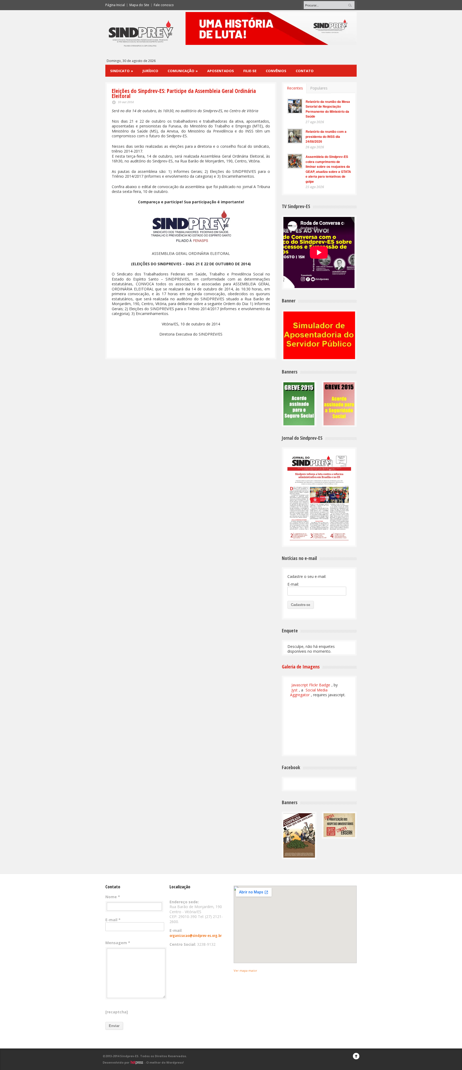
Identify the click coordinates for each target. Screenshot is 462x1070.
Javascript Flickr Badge (310, 684)
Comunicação (183, 70)
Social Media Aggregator (309, 692)
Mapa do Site (139, 5)
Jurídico (150, 70)
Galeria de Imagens (301, 666)
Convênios (276, 70)
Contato (305, 70)
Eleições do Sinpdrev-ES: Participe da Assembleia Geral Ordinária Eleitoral (184, 93)
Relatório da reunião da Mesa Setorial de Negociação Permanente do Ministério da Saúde (328, 109)
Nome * (112, 896)
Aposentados (220, 70)
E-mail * (113, 919)
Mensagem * (117, 942)
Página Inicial (115, 5)
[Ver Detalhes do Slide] (271, 28)
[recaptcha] (116, 1011)
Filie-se (249, 70)
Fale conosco (164, 5)
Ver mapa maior (245, 970)
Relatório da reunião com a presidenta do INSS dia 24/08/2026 (326, 136)
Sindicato (121, 70)
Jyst (294, 689)
